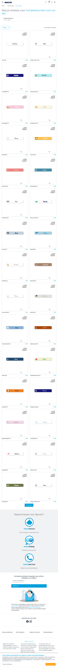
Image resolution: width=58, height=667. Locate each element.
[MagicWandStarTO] (15, 423)
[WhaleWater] (43, 234)
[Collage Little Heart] (43, 45)
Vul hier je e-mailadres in (18, 580)
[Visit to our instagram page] (30, 621)
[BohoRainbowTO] (43, 108)
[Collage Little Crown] (43, 486)
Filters (4, 27)
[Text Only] (15, 45)
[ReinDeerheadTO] (43, 328)
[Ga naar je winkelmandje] (54, 2)
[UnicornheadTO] (15, 297)
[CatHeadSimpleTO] (15, 328)
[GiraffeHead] (15, 265)
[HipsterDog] (43, 297)
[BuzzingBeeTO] (15, 108)
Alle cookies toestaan (50, 664)
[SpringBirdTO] (15, 455)
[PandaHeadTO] (15, 202)
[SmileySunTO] (15, 171)
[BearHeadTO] (43, 265)
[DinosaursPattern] (43, 202)
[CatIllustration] (43, 455)
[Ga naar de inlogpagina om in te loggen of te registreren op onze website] (48, 2)
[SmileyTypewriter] (43, 76)
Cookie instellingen (7, 664)
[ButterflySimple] (43, 171)
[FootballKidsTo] (15, 76)
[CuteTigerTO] (43, 139)
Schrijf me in (16, 586)
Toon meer (28, 505)
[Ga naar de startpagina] (10, 2)
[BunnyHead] (15, 139)
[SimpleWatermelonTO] (43, 360)
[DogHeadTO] (15, 391)
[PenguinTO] (15, 234)
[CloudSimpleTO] (43, 423)
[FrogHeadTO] (15, 486)
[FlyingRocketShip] (43, 391)
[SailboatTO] (15, 360)
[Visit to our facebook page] (27, 621)
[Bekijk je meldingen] (51, 2)
